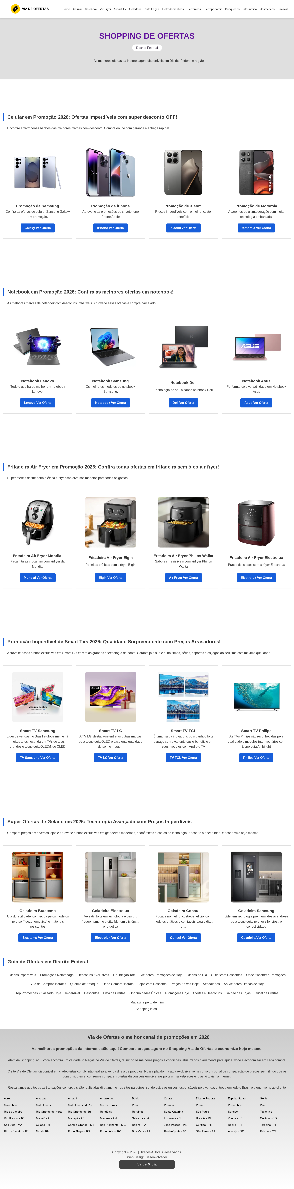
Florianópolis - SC (175, 1131)
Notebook (91, 9)
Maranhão (10, 1105)
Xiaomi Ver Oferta (183, 228)
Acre (7, 1098)
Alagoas (41, 1098)
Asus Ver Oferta (256, 402)
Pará (135, 1105)
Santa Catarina (173, 1111)
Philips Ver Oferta (256, 757)
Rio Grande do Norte (49, 1111)
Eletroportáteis (213, 9)
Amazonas (106, 1098)
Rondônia (106, 1111)
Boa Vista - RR (141, 1131)
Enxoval (283, 9)
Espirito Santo (237, 1098)
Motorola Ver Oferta (256, 228)
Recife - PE (235, 1124)
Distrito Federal (205, 1098)
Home (66, 9)
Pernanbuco (235, 1105)
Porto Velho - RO (110, 1131)
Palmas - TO (268, 1131)
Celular (77, 9)
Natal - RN (42, 1131)
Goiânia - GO (268, 1118)
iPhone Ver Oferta (110, 228)
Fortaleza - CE (173, 1118)
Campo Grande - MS (81, 1124)
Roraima (137, 1111)
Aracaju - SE (236, 1131)
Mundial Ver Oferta (38, 577)
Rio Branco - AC (14, 1118)
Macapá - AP (76, 1118)
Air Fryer (105, 9)
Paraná (200, 1105)
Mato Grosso (44, 1105)
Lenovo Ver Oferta (37, 402)
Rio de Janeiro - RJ (16, 1131)
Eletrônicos (194, 9)
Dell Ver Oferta (183, 402)
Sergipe (233, 1111)
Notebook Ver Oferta (110, 402)
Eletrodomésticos (173, 9)
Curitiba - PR (204, 1124)
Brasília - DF (204, 1118)
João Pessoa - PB (175, 1124)
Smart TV (120, 9)
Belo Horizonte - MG (113, 1124)
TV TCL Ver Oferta (183, 757)
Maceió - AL (43, 1118)
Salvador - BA (140, 1118)
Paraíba (169, 1105)
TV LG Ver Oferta (110, 757)
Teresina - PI (268, 1124)
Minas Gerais (108, 1105)
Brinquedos (232, 9)
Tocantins (266, 1111)
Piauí (263, 1105)
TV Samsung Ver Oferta (37, 757)
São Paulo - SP (205, 1131)
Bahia (135, 1098)
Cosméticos (267, 9)
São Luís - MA (13, 1124)
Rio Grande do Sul (79, 1111)
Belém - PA (139, 1124)
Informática (250, 9)
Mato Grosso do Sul (80, 1105)
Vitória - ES (235, 1118)
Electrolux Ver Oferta (256, 577)
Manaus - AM (108, 1118)
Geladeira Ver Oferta (256, 937)
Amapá (72, 1098)
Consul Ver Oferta (183, 937)
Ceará (168, 1098)
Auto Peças (152, 9)
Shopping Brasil (147, 1009)
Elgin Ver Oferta (110, 577)
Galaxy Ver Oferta (38, 228)
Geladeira (135, 9)
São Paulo (202, 1111)
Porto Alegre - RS (79, 1131)
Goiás (263, 1098)
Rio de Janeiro (13, 1111)
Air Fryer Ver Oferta (183, 577)
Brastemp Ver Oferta (37, 937)
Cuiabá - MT (44, 1124)
